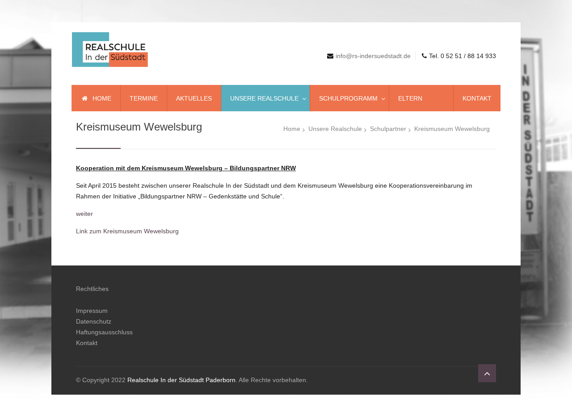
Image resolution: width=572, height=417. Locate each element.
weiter (84, 213)
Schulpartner (388, 128)
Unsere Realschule (335, 128)
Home (291, 128)
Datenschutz (93, 321)
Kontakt (86, 342)
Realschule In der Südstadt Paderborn (181, 379)
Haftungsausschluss (104, 332)
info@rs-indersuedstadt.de (373, 55)
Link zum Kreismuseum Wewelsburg (127, 231)
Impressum (92, 310)
